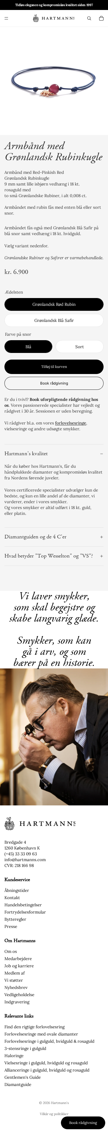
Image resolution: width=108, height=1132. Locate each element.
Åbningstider (16, 890)
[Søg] (89, 18)
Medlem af (14, 973)
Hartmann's (60, 1103)
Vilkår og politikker (54, 1114)
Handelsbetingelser (23, 904)
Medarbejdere (18, 958)
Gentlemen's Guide (22, 1077)
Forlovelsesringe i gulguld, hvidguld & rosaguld (49, 1041)
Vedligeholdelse (19, 994)
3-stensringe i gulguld (25, 1048)
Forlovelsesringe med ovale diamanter (41, 1034)
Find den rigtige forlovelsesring (34, 1026)
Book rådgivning (54, 383)
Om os (10, 951)
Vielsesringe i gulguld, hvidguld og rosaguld (46, 1062)
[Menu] (6, 18)
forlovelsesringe (70, 423)
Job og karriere (19, 965)
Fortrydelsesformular (25, 912)
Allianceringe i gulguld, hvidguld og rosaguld (46, 1070)
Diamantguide (17, 1084)
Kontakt (12, 897)
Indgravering (16, 1001)
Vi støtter (13, 980)
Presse (10, 926)
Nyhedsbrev (16, 987)
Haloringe (14, 1055)
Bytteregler (15, 919)
